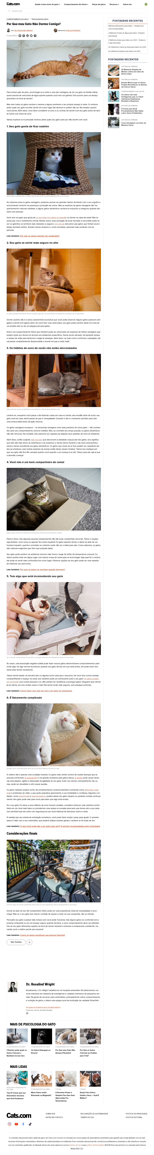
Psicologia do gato (40, 19)
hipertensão (24, 796)
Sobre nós (127, 4)
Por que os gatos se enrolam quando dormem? (42, 569)
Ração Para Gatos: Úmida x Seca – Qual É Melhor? (89, 1095)
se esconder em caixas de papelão (51, 217)
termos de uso (75, 1145)
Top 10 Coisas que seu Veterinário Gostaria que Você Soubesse (16, 1096)
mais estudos (36, 439)
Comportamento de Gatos (75, 4)
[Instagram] (9, 1124)
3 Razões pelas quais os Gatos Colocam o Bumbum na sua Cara (17, 1053)
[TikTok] (30, 1124)
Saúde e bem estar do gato (46, 4)
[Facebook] (23, 1124)
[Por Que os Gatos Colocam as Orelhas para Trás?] (90, 1043)
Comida (58, 1089)
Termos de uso (87, 1117)
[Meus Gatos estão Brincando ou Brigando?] (41, 1086)
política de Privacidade (136, 1114)
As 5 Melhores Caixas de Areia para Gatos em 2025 (127, 47)
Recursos (113, 4)
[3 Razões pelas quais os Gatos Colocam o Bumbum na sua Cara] (17, 1043)
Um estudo (59, 224)
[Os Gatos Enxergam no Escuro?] (41, 1043)
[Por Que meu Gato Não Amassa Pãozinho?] (66, 1043)
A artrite (78, 778)
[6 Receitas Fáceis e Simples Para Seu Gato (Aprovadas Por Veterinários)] (66, 1086)
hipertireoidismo (39, 796)
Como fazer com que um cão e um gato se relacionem (46, 691)
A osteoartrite (31, 778)
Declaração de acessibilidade (94, 1114)
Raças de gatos (99, 4)
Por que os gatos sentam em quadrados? (40, 236)
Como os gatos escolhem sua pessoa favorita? (42, 935)
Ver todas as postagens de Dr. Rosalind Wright (43, 1007)
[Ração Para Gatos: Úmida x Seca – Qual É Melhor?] (90, 1086)
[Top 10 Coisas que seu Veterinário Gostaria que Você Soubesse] (17, 1084)
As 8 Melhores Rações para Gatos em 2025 (124, 51)
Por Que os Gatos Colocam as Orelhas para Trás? (88, 1053)
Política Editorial (134, 1117)
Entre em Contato (54, 1117)
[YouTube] (16, 1124)
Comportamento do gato (17, 19)
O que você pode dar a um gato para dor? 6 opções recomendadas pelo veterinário (60, 826)
